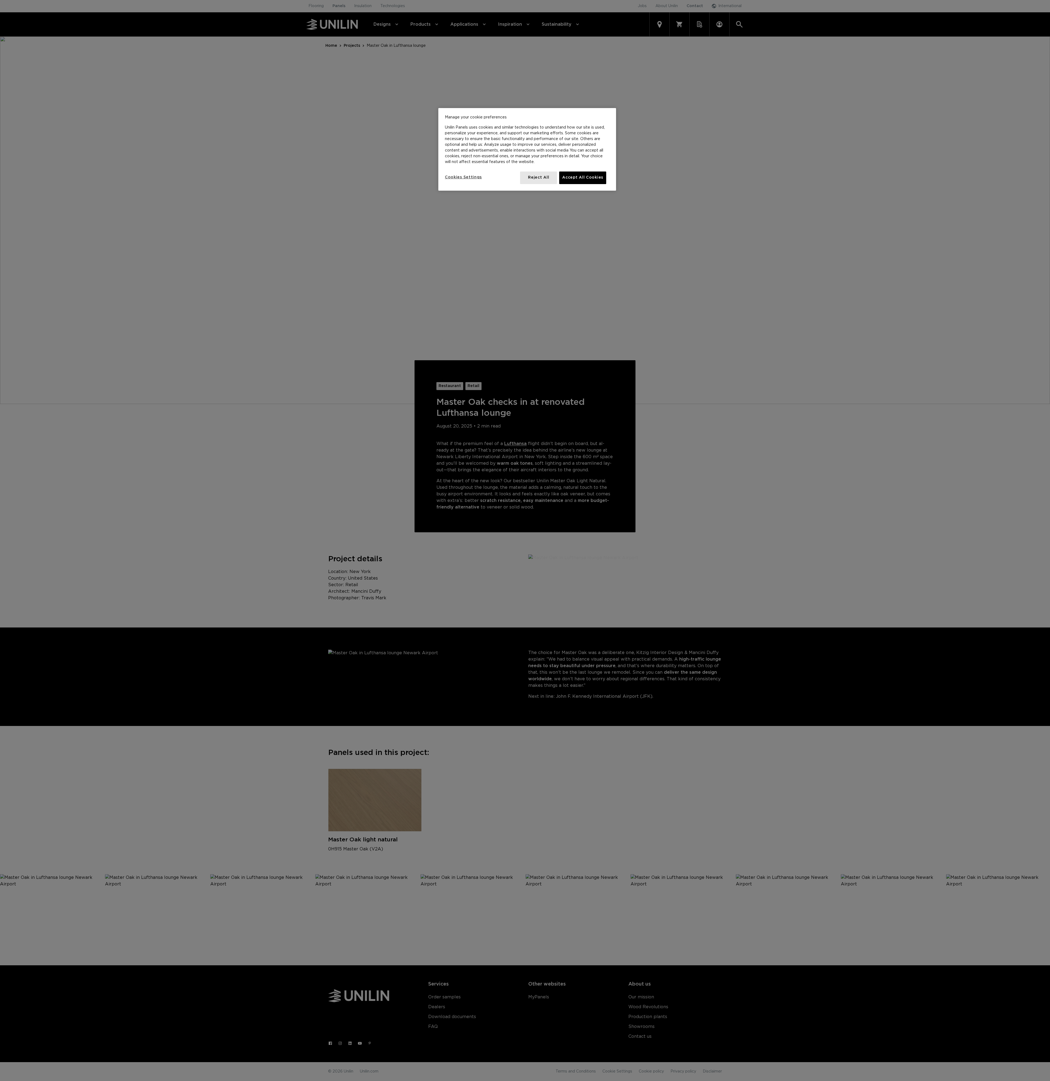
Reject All (538, 177)
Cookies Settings (463, 177)
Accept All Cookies (582, 177)
